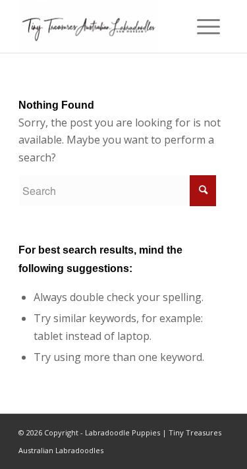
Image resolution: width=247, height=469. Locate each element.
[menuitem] (208, 26)
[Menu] (208, 26)
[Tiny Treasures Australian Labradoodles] (102, 26)
